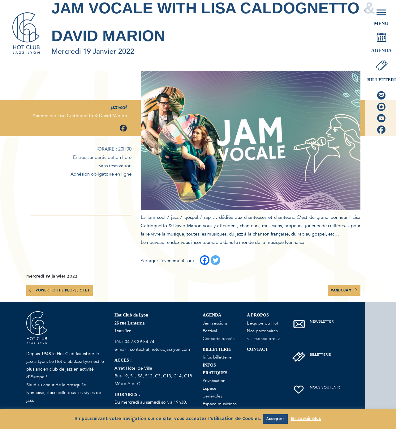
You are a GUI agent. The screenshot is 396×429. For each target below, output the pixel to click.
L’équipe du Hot (262, 323)
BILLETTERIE (320, 354)
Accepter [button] (275, 419)
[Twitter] (215, 260)
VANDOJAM (342, 290)
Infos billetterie (217, 357)
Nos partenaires (262, 331)
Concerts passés (219, 339)
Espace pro (264, 339)
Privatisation (214, 381)
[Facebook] (204, 260)
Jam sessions (215, 323)
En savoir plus (306, 419)
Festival (210, 331)
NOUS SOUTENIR (325, 387)
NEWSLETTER (322, 321)
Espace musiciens (220, 404)
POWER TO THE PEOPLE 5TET (63, 290)
